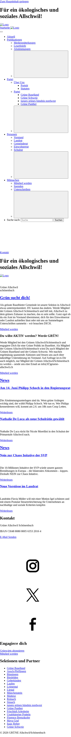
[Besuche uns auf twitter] (35, 595)
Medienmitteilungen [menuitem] (25, 42)
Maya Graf (13, 720)
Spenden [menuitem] (18, 186)
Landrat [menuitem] (18, 140)
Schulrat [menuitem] (18, 149)
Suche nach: (13, 219)
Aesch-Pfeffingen (16, 671)
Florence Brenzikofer (18, 717)
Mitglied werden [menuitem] (23, 183)
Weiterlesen (6, 412)
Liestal (10, 689)
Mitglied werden (9, 329)
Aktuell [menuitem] (11, 36)
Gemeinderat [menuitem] (21, 143)
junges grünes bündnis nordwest (24, 705)
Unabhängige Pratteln (19, 714)
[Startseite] (4, 24)
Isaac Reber (13, 723)
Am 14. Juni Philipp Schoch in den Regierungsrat (35, 388)
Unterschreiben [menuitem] (22, 189)
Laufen (11, 683)
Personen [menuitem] (12, 134)
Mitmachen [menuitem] (13, 180)
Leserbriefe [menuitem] (20, 45)
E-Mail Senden (8, 537)
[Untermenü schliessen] (41, 64)
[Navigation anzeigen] (1, 31)
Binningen (12, 674)
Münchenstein (14, 692)
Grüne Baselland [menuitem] (30, 94)
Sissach (11, 702)
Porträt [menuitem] (24, 85)
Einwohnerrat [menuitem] (21, 146)
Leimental (12, 686)
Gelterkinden (14, 680)
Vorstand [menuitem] (18, 137)
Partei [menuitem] (10, 79)
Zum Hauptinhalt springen (14, 1)
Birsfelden (12, 677)
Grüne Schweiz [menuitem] (29, 97)
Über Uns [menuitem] (19, 82)
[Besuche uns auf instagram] (35, 566)
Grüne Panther (15, 708)
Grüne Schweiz (15, 726)
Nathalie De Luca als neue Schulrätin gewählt (32, 419)
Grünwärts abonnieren (12, 650)
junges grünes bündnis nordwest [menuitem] (38, 100)
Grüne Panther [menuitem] (29, 104)
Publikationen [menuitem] (14, 39)
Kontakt (4, 252)
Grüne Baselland (16, 668)
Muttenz (11, 695)
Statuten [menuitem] (25, 88)
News (4, 380)
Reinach (11, 699)
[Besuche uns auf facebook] (35, 624)
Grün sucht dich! (15, 297)
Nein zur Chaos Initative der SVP (23, 455)
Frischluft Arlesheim (18, 711)
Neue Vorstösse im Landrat (19, 486)
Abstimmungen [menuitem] (22, 48)
